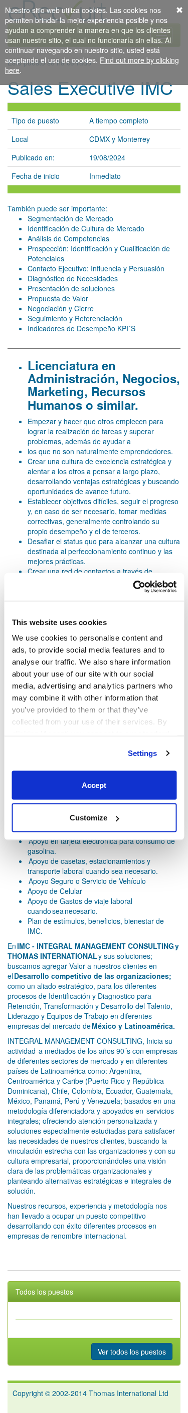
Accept (94, 784)
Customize (88, 817)
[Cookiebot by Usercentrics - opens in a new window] (133, 587)
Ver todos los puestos (132, 1352)
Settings (142, 753)
